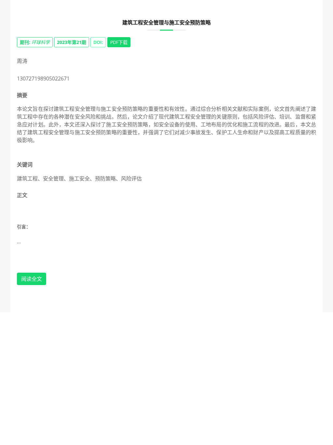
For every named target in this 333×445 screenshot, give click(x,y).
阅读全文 (31, 278)
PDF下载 (118, 42)
